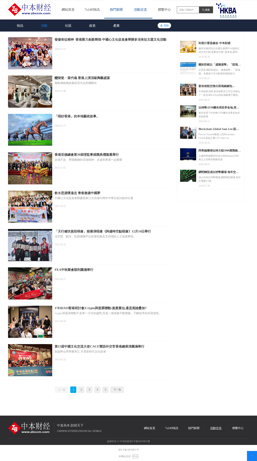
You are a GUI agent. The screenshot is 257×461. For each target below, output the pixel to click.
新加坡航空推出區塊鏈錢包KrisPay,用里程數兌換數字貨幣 (218, 87)
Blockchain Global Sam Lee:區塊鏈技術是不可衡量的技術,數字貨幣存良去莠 (219, 130)
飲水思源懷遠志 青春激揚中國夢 (77, 193)
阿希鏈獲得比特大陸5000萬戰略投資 (220, 151)
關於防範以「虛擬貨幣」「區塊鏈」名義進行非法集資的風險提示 (220, 65)
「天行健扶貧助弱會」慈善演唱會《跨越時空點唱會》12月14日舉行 (103, 231)
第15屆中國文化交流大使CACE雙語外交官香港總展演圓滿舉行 (99, 346)
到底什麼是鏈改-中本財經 (214, 43)
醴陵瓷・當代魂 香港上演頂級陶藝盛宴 (82, 78)
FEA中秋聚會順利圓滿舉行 (74, 269)
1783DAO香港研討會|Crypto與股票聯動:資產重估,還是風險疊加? (101, 308)
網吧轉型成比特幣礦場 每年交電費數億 (219, 173)
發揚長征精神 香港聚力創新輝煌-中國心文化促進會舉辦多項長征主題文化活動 (110, 39)
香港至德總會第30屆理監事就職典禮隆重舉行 (87, 154)
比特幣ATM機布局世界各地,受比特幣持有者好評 (219, 108)
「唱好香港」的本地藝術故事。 (77, 116)
